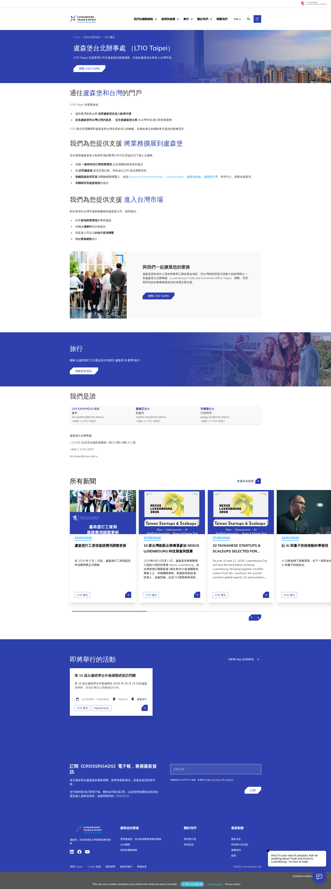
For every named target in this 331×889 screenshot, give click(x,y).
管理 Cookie (76, 866)
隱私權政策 (217, 780)
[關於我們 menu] (211, 19)
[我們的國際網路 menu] (155, 19)
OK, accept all (193, 884)
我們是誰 (189, 844)
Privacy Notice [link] (232, 884)
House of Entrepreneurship (146, 176)
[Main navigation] (257, 19)
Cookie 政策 (94, 866)
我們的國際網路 (143, 19)
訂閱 (253, 790)
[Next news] (258, 617)
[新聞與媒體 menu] (178, 19)
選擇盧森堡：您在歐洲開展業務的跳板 (140, 839)
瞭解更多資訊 (84, 371)
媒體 (233, 855)
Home (76, 37)
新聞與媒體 (168, 19)
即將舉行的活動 (239, 844)
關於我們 (202, 19)
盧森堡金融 (194, 176)
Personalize (215, 884)
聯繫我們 (222, 19)
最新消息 (236, 839)
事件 (186, 19)
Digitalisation (101, 708)
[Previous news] (252, 617)
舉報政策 (142, 866)
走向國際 (125, 844)
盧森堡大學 (211, 176)
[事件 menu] (191, 19)
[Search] (248, 19)
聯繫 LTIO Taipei (89, 68)
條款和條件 (126, 866)
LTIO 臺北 (82, 595)
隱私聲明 (122, 796)
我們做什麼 (190, 839)
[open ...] (145, 708)
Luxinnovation (174, 176)
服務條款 (229, 780)
